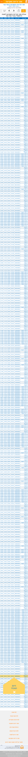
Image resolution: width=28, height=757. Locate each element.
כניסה (2, 1)
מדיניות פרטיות (12, 751)
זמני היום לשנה (14, 734)
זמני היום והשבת (14, 723)
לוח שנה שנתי (14, 716)
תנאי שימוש (19, 751)
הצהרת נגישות (19, 753)
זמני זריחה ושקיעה (14, 738)
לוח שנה (14, 712)
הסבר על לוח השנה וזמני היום (14, 742)
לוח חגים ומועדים (14, 719)
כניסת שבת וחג (14, 727)
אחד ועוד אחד (9, 753)
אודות (24, 751)
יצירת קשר (5, 751)
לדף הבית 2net (14, 731)
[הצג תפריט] (26, 1)
